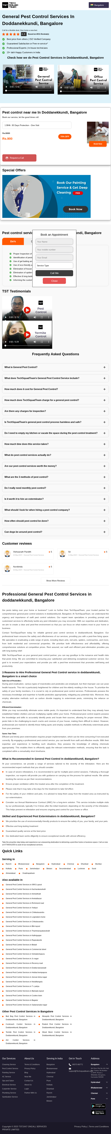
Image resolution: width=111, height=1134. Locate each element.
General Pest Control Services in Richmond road (25, 903)
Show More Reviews (55, 580)
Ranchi (8, 864)
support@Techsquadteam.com (81, 1071)
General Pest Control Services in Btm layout (23, 926)
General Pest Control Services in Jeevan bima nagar (26, 977)
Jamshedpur (35, 869)
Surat (94, 869)
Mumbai (98, 864)
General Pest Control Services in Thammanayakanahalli (28, 931)
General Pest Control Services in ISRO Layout (24, 885)
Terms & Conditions (32, 1064)
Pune (21, 869)
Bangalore (40, 864)
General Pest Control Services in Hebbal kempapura (26, 972)
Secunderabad (65, 869)
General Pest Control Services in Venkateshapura (25, 954)
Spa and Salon (8, 1081)
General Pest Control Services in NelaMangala (24, 982)
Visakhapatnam (28, 873)
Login (26, 1089)
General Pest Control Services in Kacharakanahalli (26, 889)
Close (54, 281)
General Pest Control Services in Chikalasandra (24, 922)
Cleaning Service (9, 1064)
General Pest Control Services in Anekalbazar (24, 898)
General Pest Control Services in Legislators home (25, 917)
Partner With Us (30, 1093)
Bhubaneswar (23, 864)
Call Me (54, 273)
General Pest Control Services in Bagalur (22, 1000)
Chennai (70, 864)
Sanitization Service (10, 1097)
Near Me (27, 1077)
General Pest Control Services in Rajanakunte (24, 940)
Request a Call (17, 158)
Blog (26, 1073)
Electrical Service (9, 1085)
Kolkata (9, 869)
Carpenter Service (9, 1089)
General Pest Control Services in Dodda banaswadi (26, 968)
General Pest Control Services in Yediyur (22, 908)
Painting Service (8, 1073)
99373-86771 (77, 1064)
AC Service (6, 1077)
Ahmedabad (10, 873)
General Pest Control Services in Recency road (24, 963)
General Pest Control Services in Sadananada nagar (26, 1005)
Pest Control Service (10, 1069)
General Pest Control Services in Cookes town (24, 996)
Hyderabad (55, 864)
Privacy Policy (29, 1069)
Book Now (98, 144)
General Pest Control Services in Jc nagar (22, 959)
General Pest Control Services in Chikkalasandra (25, 912)
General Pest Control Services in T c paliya (22, 986)
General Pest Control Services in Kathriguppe (23, 935)
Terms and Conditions (99, 1126)
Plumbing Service (9, 1093)
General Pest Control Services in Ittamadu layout (25, 991)
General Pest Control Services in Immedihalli (23, 894)
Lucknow (81, 869)
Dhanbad (84, 864)
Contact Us (28, 1081)
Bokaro (49, 869)
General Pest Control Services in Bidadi (21, 945)
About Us (28, 1085)
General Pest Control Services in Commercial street (26, 949)
